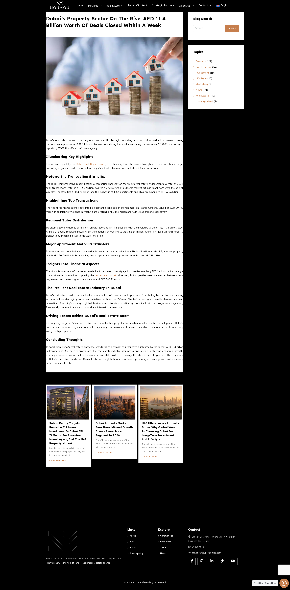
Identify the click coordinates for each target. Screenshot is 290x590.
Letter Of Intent (137, 5)
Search (232, 28)
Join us (133, 548)
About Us (184, 6)
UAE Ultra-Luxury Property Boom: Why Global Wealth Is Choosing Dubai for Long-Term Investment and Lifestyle (160, 431)
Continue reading (57, 461)
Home (79, 5)
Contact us (205, 5)
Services (93, 6)
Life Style (201, 79)
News (199, 90)
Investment (202, 73)
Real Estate (113, 6)
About (133, 536)
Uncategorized (204, 102)
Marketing (202, 84)
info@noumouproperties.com (206, 553)
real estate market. (106, 276)
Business (201, 62)
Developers (165, 542)
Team (163, 548)
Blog (132, 542)
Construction (203, 67)
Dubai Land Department (89, 164)
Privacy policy (136, 554)
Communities (166, 536)
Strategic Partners (163, 5)
